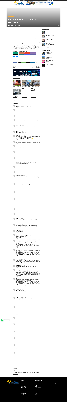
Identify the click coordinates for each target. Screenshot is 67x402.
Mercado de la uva (15, 67)
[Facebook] (45, 0)
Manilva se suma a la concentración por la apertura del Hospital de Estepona (50, 44)
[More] (36, 62)
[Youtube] (52, 0)
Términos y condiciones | (51, 399)
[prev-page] (13, 100)
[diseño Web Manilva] (26, 72)
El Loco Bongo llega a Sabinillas (49, 60)
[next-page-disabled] (14, 100)
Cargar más (47, 47)
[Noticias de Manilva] (19, 3)
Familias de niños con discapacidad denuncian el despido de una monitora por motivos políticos (26, 87)
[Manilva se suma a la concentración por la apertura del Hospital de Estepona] (43, 44)
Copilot (33, 54)
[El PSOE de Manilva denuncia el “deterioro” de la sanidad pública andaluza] (43, 32)
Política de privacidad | (44, 399)
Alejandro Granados (13, 25)
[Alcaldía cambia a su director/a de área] (35, 83)
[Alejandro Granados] (8, 25)
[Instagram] (46, 0)
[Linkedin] (47, 0)
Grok (15, 54)
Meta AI (15, 56)
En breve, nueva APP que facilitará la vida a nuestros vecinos (49, 53)
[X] (50, 0)
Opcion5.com (25, 399)
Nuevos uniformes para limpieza (36, 67)
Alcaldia (14, 94)
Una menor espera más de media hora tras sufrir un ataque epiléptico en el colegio (50, 36)
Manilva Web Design (17, 399)
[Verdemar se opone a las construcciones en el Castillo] (43, 57)
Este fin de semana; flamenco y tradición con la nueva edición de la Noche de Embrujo (50, 65)
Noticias (14, 85)
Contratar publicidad (57, 399)
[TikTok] (49, 0)
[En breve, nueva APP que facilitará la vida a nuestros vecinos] (43, 53)
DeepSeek (27, 54)
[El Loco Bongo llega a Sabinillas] (43, 61)
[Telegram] (48, 0)
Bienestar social (23, 85)
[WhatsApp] (51, 0)
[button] (53, 6)
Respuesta (17, 107)
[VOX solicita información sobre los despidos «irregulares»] (17, 83)
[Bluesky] (53, 0)
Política (32, 88)
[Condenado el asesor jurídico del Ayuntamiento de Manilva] (17, 92)
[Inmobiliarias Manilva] (39, 3)
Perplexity (21, 54)
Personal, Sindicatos (11, 16)
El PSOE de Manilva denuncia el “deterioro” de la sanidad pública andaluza (50, 32)
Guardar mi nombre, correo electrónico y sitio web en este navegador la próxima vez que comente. (26, 372)
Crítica (32, 85)
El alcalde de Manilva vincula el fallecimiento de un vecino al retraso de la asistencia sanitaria (50, 40)
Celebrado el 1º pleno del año (25, 89)
